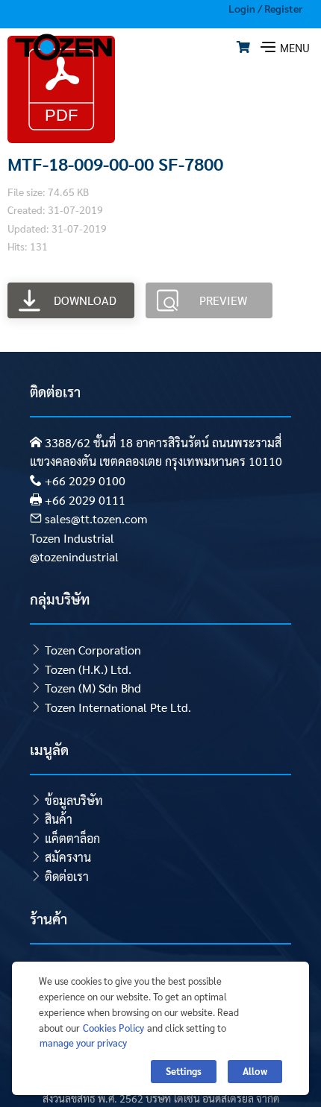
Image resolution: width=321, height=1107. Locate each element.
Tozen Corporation (93, 649)
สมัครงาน (68, 857)
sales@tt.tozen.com (96, 518)
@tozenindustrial (74, 556)
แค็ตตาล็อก (72, 838)
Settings (184, 1071)
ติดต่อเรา (67, 876)
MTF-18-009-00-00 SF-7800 (115, 163)
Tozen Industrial (72, 538)
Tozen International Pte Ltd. (118, 707)
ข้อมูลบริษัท (74, 800)
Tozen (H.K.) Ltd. (88, 669)
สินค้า (58, 819)
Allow (255, 1071)
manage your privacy (83, 1042)
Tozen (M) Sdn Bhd (93, 688)
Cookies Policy (113, 1027)
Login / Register (265, 8)
